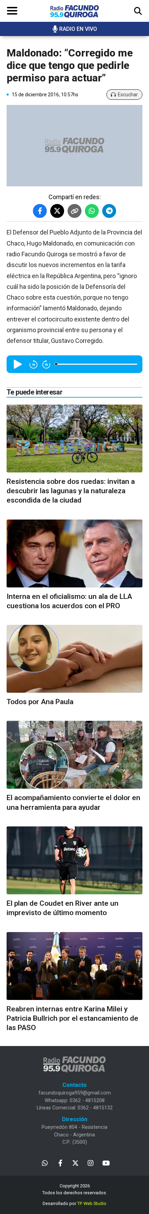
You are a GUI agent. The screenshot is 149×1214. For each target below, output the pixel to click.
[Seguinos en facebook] (60, 1163)
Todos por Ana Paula (40, 702)
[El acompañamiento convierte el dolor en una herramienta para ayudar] (74, 755)
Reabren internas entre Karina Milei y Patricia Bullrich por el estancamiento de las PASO (72, 1018)
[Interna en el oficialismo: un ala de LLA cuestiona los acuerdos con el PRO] (74, 553)
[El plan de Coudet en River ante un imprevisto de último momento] (74, 860)
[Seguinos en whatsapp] (45, 1163)
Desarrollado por (74, 1203)
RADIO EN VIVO (78, 29)
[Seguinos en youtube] (106, 1163)
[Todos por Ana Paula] (74, 659)
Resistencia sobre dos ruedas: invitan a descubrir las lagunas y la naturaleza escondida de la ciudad (71, 491)
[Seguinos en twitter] (75, 1163)
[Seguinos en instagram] (91, 1163)
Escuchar (128, 94)
